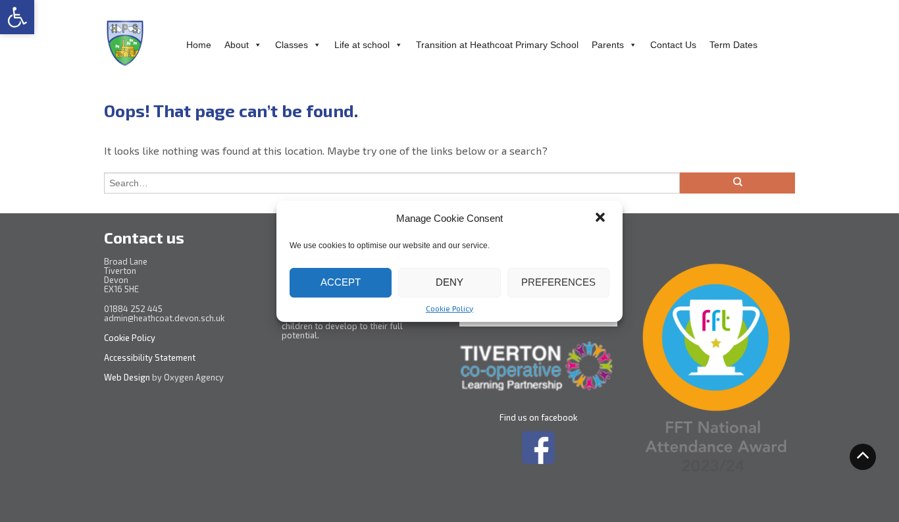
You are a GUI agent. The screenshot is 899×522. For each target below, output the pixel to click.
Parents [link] (608, 44)
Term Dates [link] (733, 44)
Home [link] (198, 44)
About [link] (236, 44)
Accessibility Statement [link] (150, 357)
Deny (449, 282)
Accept (341, 282)
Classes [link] (291, 44)
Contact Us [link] (673, 44)
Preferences (558, 282)
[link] (17, 17)
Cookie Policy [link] (449, 308)
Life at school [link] (362, 44)
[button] (601, 218)
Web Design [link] (127, 377)
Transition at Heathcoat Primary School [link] (497, 44)
